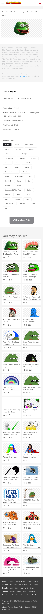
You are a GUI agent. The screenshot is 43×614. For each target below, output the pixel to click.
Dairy (17, 595)
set (29, 181)
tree (7, 154)
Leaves (23, 581)
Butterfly (24, 584)
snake (7, 195)
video (17, 145)
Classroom (31, 591)
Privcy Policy (18, 607)
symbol (8, 181)
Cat (30, 584)
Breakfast (11, 595)
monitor (33, 158)
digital (29, 190)
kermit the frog (11, 172)
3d (17, 163)
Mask (11, 588)
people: (5, 588)
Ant (11, 584)
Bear (15, 584)
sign (27, 199)
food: (4, 595)
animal (7, 163)
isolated (27, 163)
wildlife (22, 158)
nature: (5, 581)
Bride (21, 588)
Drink (29, 595)
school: (5, 591)
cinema (18, 195)
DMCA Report (10, 91)
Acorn (11, 581)
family (27, 588)
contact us (23, 76)
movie (25, 172)
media (27, 167)
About (4, 607)
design (18, 185)
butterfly (17, 199)
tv (15, 154)
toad (30, 176)
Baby (16, 588)
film (6, 208)
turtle (33, 204)
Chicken (35, 584)
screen (7, 149)
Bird (19, 584)
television (30, 149)
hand (7, 145)
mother (32, 588)
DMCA (34, 607)
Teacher (18, 591)
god (29, 195)
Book (24, 591)
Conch (35, 581)
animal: (5, 584)
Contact (27, 607)
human (19, 181)
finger (16, 167)
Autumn (17, 581)
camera (22, 204)
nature (18, 149)
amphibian (29, 145)
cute (7, 176)
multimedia (19, 176)
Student (12, 591)
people (24, 154)
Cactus (30, 581)
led (6, 167)
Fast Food (35, 595)
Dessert (23, 595)
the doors (9, 204)
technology (9, 158)
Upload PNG (6, 609)
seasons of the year (13, 190)
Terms (10, 607)
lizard (7, 185)
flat (6, 199)
